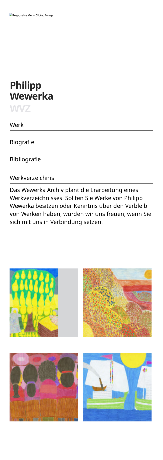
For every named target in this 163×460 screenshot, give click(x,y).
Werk (17, 125)
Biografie (22, 142)
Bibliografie (25, 159)
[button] (31, 15)
